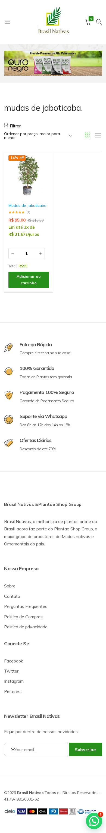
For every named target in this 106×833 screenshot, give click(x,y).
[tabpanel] (53, 63)
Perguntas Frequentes (25, 606)
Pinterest (13, 691)
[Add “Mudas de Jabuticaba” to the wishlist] (42, 163)
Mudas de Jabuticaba (27, 205)
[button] (42, 177)
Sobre (9, 586)
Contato (12, 596)
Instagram (14, 681)
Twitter (11, 671)
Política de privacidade (26, 626)
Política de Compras (23, 616)
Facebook (13, 661)
